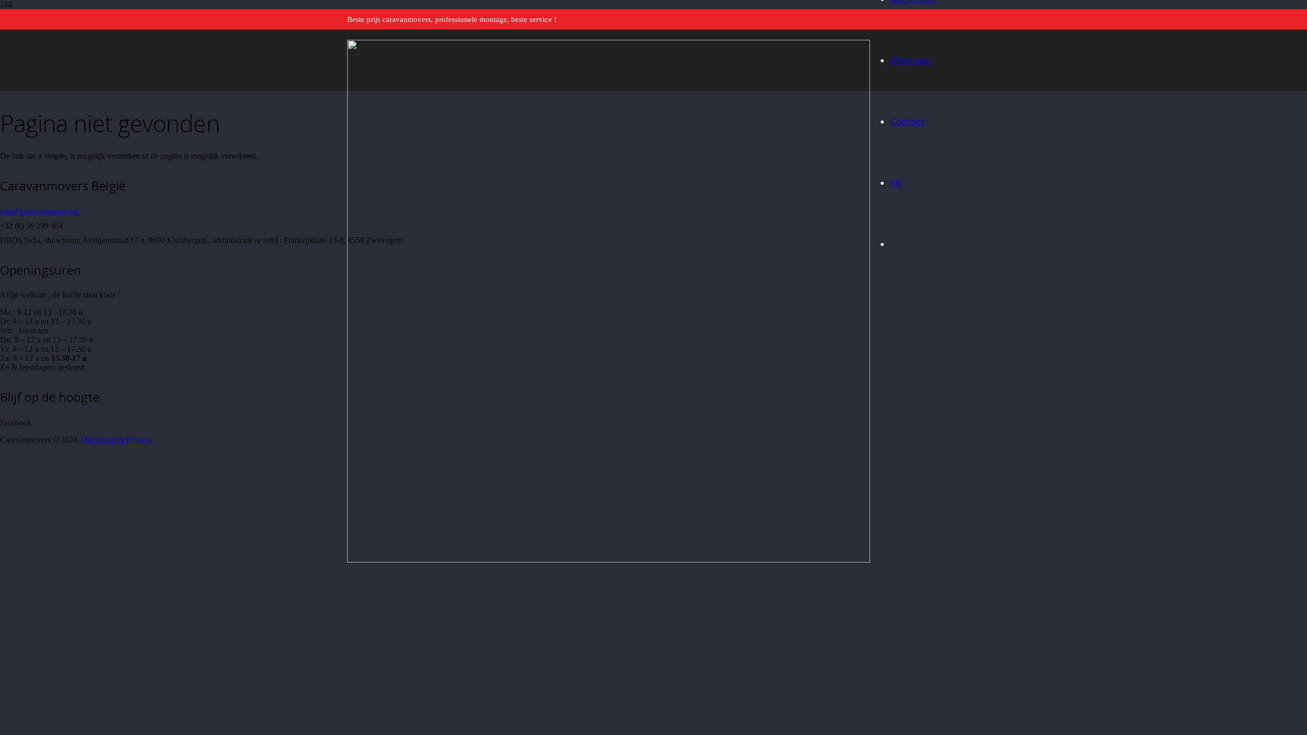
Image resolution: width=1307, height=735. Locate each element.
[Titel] (608, 559)
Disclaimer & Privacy (115, 439)
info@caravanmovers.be (39, 211)
